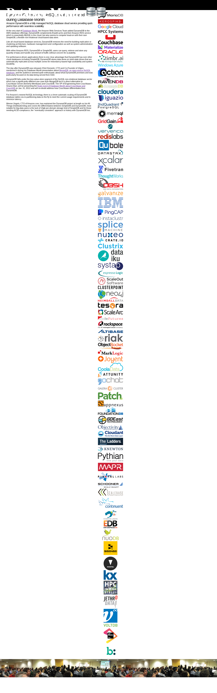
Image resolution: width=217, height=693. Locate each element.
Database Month (43, 12)
